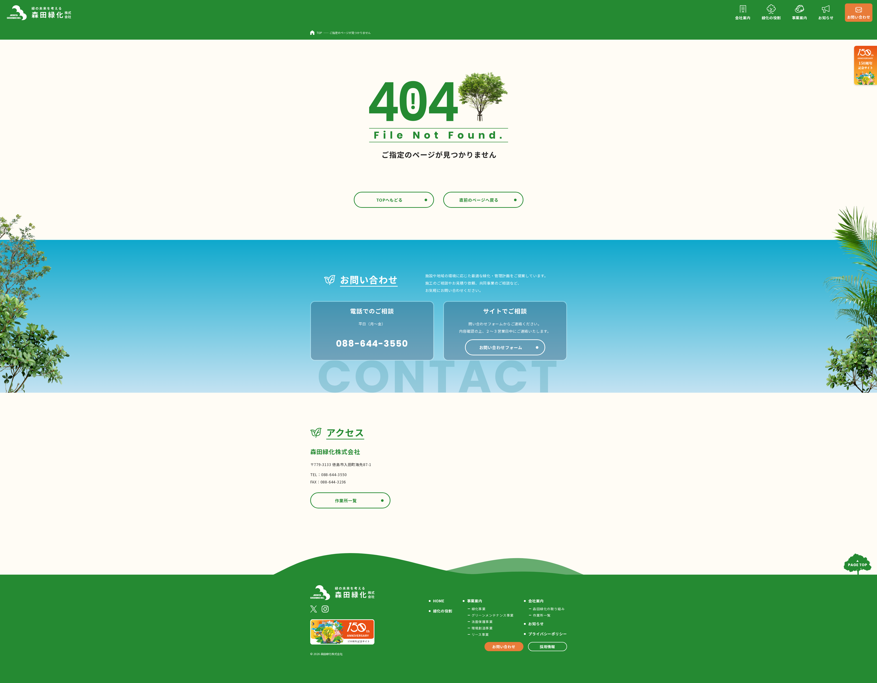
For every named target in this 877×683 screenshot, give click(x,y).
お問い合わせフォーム (500, 347)
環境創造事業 (482, 628)
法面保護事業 (482, 621)
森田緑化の (549, 608)
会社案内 (536, 600)
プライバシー (547, 633)
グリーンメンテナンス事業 (493, 615)
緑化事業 (479, 608)
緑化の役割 (442, 611)
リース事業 (480, 634)
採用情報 (547, 646)
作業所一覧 (346, 500)
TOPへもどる (389, 200)
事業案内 (474, 600)
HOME (439, 600)
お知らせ (536, 623)
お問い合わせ (503, 646)
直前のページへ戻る (478, 200)
